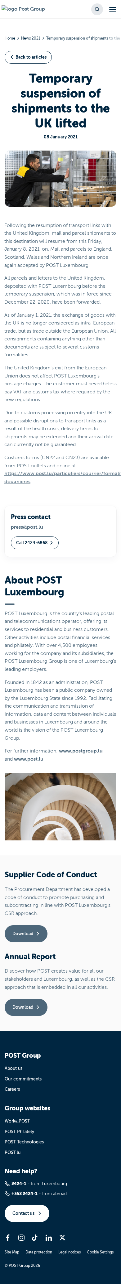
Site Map (12, 1252)
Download (23, 933)
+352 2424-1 (24, 1193)
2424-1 (18, 1183)
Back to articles (31, 57)
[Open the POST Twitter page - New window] (62, 1237)
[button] (97, 9)
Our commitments (23, 1079)
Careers (12, 1089)
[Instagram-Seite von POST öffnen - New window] (21, 1237)
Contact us (23, 1213)
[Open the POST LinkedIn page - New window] (49, 1237)
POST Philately (19, 1131)
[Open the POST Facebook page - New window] (8, 1237)
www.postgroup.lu (81, 751)
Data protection (38, 1252)
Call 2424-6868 (32, 542)
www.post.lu (28, 759)
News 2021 (30, 38)
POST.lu (12, 1152)
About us (13, 1068)
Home (10, 38)
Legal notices (69, 1252)
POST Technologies (24, 1142)
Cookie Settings (100, 1252)
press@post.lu (27, 527)
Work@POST (17, 1121)
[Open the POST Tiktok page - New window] (35, 1237)
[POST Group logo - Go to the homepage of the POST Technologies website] (23, 9)
